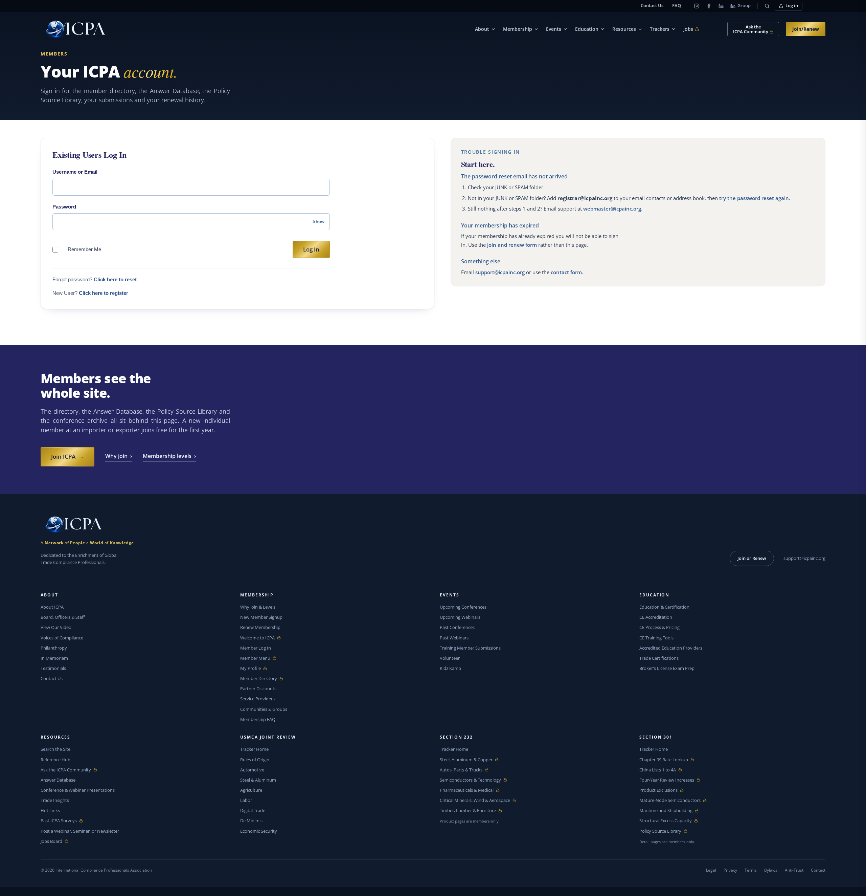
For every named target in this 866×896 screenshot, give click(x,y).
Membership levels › (169, 456)
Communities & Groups (263, 709)
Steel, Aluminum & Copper (466, 760)
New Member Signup (261, 617)
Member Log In (255, 648)
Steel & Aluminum (258, 780)
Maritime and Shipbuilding (665, 810)
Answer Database (58, 780)
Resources (624, 29)
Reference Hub (55, 760)
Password (64, 207)
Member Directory (258, 678)
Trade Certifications (659, 658)
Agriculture (251, 790)
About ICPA (52, 607)
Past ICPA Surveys (59, 820)
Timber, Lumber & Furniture (468, 810)
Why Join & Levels (257, 607)
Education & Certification (664, 607)
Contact (818, 870)
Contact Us (652, 5)
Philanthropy (54, 648)
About (482, 29)
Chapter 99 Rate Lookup (663, 760)
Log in (791, 5)
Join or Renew (751, 558)
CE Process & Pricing (659, 627)
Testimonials (53, 668)
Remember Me (84, 249)
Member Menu (256, 658)
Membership (517, 29)
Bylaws (770, 870)
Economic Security (258, 831)
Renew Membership (260, 627)
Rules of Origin (254, 760)
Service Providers (257, 699)
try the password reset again (754, 198)
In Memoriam (54, 658)
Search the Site (55, 749)
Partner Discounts (258, 688)
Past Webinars (454, 638)
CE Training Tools (656, 638)
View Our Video (56, 627)
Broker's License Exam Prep (666, 668)
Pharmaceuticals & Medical (467, 790)
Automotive (252, 770)
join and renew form (512, 244)
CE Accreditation (655, 617)
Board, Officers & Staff (63, 617)
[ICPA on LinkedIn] (721, 6)
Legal (711, 870)
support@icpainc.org (500, 272)
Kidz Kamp (450, 668)
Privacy (730, 870)
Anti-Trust (794, 870)
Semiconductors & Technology (470, 780)
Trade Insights (55, 800)
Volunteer (450, 658)
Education (586, 29)
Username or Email (74, 172)
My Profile (256, 668)
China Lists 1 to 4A (657, 770)
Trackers (659, 29)
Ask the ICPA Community (66, 770)
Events (553, 29)
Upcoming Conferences (463, 607)
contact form (566, 272)
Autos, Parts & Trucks (461, 770)
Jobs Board (56, 841)
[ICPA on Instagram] (696, 6)
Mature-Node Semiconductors (670, 800)
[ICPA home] (73, 29)
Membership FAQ (257, 719)
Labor (246, 800)
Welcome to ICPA (257, 638)
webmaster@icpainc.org (612, 208)
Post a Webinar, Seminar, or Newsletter (80, 831)
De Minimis (251, 820)
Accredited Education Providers (670, 648)
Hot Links (50, 810)
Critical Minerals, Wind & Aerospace (475, 800)
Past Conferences (457, 627)
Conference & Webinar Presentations (78, 790)
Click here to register (103, 293)
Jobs (691, 29)
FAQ (676, 5)
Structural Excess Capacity (665, 820)
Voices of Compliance (62, 638)
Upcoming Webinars (460, 617)
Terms (751, 870)
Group (744, 5)
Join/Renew (805, 29)
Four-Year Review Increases (666, 780)
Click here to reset (115, 279)
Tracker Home (254, 749)
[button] (767, 6)
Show (318, 221)
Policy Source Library (660, 831)
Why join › (118, 456)
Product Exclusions (658, 790)
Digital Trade (252, 810)
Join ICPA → (67, 456)
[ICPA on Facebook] (709, 6)
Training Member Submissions (470, 648)
